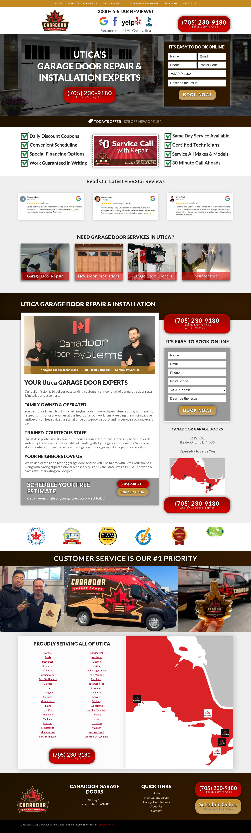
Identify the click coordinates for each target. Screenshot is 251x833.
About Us (170, 3)
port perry (96, 679)
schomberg (97, 688)
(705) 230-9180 (204, 23)
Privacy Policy (107, 824)
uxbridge (97, 723)
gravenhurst (48, 701)
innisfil (47, 705)
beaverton (47, 661)
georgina (48, 692)
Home (58, 3)
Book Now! (197, 94)
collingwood (48, 674)
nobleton (97, 657)
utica (96, 718)
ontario (96, 661)
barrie (48, 657)
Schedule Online (133, 492)
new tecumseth (47, 736)
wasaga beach (96, 732)
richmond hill (96, 683)
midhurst (48, 718)
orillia (96, 666)
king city (48, 710)
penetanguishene (96, 670)
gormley (48, 696)
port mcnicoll (96, 674)
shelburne (96, 692)
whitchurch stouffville (96, 736)
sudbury (96, 701)
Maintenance (206, 275)
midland (47, 723)
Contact (189, 3)
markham (48, 714)
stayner (96, 696)
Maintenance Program (142, 3)
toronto (96, 714)
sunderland (97, 705)
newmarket (96, 652)
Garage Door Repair (82, 3)
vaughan (96, 727)
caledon (47, 670)
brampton (47, 666)
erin (48, 688)
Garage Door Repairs (156, 802)
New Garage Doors (156, 797)
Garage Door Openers (152, 275)
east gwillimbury (48, 679)
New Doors (111, 3)
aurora (48, 652)
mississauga (47, 727)
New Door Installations (98, 275)
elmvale (48, 683)
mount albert (48, 732)
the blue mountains (96, 710)
